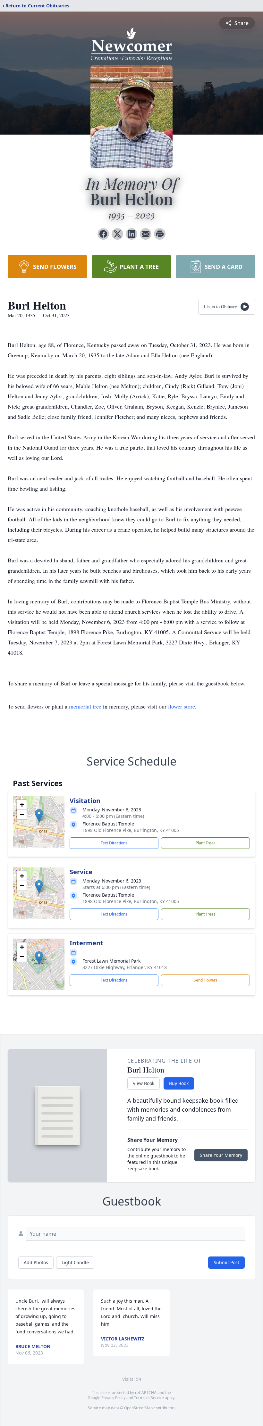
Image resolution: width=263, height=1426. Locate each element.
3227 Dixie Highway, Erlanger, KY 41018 (124, 967)
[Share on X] (117, 234)
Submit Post (226, 1262)
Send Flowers (205, 980)
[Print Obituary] (159, 234)
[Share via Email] (145, 234)
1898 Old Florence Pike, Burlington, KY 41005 (130, 830)
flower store (181, 706)
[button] (39, 815)
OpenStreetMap (138, 1408)
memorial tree (85, 706)
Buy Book (179, 1083)
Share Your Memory (221, 1155)
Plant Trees (206, 843)
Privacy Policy (113, 1397)
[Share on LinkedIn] (131, 234)
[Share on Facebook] (103, 234)
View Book (143, 1083)
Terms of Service (149, 1397)
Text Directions (114, 843)
